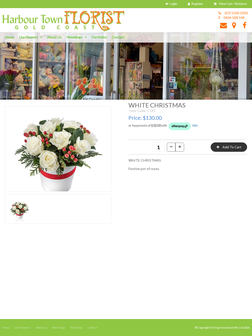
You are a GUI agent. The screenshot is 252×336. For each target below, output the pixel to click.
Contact (118, 37)
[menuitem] (6, 327)
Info (195, 125)
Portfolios (99, 37)
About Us (54, 37)
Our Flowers (28, 37)
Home (9, 37)
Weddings (74, 37)
